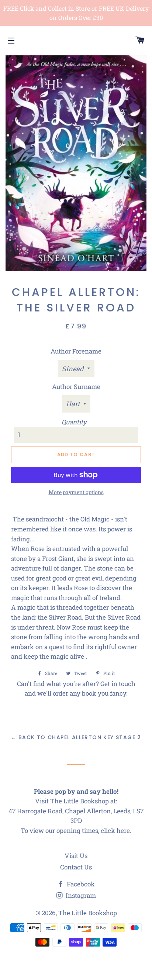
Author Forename (76, 351)
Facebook (80, 884)
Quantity (74, 422)
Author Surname (76, 386)
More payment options (76, 492)
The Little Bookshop (87, 913)
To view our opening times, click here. (76, 830)
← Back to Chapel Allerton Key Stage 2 (76, 737)
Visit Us (76, 855)
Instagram (80, 895)
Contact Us (76, 867)
